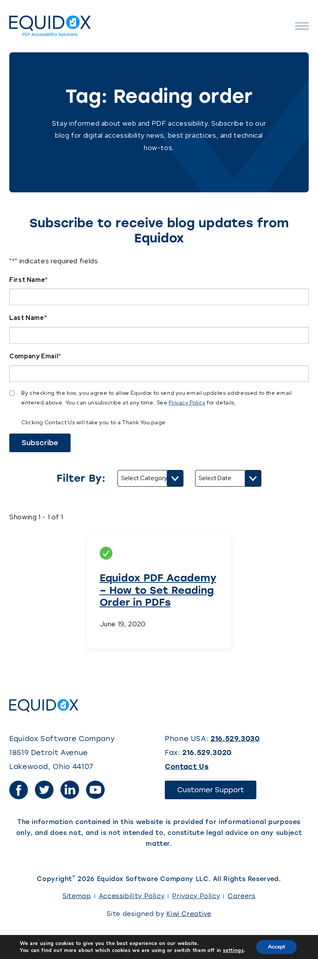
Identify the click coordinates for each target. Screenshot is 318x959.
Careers (241, 896)
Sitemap (76, 896)
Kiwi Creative (188, 914)
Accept (276, 946)
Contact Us (187, 766)
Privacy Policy (187, 402)
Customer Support (216, 792)
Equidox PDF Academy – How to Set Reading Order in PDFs (158, 590)
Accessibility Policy (132, 896)
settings (233, 950)
